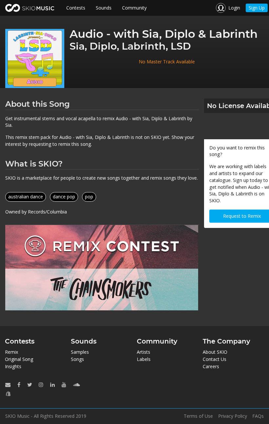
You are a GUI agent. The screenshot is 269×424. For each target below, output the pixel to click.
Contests (75, 8)
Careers (211, 366)
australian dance (25, 196)
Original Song (19, 359)
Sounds (104, 8)
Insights (13, 366)
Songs (77, 359)
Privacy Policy (232, 416)
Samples (80, 352)
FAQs (258, 416)
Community (134, 8)
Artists (143, 352)
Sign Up (257, 8)
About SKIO (215, 352)
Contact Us (214, 359)
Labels (144, 359)
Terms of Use (198, 416)
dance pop (64, 196)
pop (89, 196)
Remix (11, 352)
